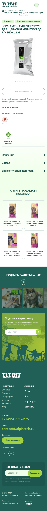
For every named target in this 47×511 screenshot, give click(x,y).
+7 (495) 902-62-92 (16, 419)
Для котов (6, 393)
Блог (26, 396)
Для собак (6, 390)
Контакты (29, 407)
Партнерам (30, 401)
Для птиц (5, 400)
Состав (6, 163)
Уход (4, 407)
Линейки (29, 386)
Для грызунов (7, 397)
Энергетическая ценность (18, 170)
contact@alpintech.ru (18, 429)
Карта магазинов (13, 440)
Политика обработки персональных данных (33, 494)
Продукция (8, 386)
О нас (27, 391)
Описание (8, 155)
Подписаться (35, 473)
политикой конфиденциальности (18, 481)
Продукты (10, 11)
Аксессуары (6, 403)
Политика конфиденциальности (10, 502)
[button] (15, 81)
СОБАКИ (20, 11)
